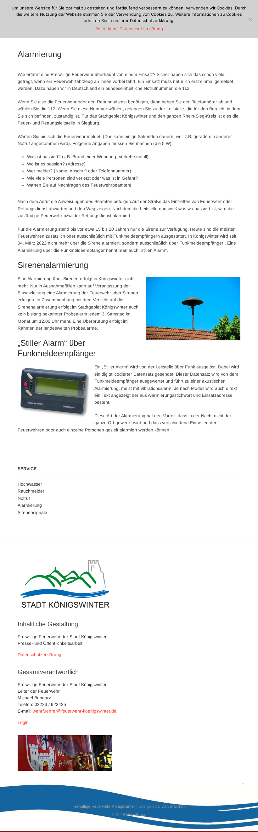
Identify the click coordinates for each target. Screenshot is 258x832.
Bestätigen (105, 28)
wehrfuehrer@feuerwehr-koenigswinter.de (74, 711)
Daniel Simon (173, 806)
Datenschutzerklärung (39, 654)
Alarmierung (30, 505)
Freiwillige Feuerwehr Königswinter (103, 806)
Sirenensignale (32, 512)
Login (23, 722)
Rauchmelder (31, 491)
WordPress (136, 814)
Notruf (24, 498)
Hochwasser (30, 484)
